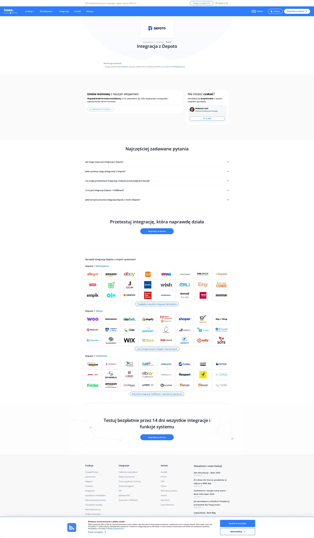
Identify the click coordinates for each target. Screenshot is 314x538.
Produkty (89, 486)
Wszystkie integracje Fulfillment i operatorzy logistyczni (157, 394)
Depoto (125, 66)
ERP (120, 490)
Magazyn (89, 481)
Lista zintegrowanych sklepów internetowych (157, 349)
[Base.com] (11, 11)
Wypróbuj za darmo (295, 11)
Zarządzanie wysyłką (93, 504)
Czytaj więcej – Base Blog (205, 512)
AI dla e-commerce (93, 514)
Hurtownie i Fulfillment (128, 500)
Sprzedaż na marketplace (95, 495)
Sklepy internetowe (126, 476)
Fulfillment (101, 355)
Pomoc (164, 476)
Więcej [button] (89, 11)
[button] (258, 11)
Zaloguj (276, 11)
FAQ (162, 481)
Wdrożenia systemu (169, 490)
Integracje (64, 11)
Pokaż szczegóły (95, 532)
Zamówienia (90, 476)
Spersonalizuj (236, 531)
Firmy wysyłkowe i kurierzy (130, 481)
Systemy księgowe (126, 486)
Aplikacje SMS (124, 495)
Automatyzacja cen (93, 509)
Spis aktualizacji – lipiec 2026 (207, 472)
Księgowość (90, 490)
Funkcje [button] (29, 11)
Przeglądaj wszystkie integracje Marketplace (157, 304)
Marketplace (102, 266)
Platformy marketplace (128, 472)
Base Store (165, 500)
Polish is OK (223, 3)
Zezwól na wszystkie (237, 523)
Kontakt (164, 472)
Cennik (77, 11)
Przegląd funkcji (91, 472)
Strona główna (148, 42)
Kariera (164, 495)
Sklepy (99, 310)
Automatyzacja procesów (95, 500)
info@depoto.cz (178, 66)
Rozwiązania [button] (46, 11)
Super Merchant (167, 504)
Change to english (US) (201, 3)
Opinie (163, 486)
